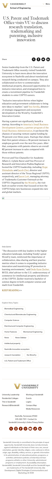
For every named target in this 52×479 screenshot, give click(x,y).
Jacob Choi (23, 170)
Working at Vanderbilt (34, 395)
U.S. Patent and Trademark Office (17, 361)
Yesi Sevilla (34, 106)
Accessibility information (36, 463)
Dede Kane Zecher (40, 269)
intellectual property (12, 343)
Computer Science (11, 320)
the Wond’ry (31, 182)
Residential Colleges (10, 398)
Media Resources (33, 409)
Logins (28, 402)
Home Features (10, 332)
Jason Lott (24, 176)
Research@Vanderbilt (10, 405)
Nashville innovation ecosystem (17, 349)
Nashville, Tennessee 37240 (26, 416)
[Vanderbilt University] (26, 386)
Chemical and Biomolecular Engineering (20, 315)
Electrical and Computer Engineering (19, 326)
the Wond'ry (31, 355)
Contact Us (32, 419)
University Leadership (10, 395)
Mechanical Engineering (32, 332)
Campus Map (31, 405)
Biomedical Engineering (13, 309)
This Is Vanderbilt (9, 402)
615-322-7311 (20, 419)
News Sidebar (20, 338)
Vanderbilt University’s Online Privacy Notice (26, 422)
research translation (12, 355)
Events (29, 398)
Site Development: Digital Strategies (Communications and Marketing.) (26, 470)
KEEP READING (10, 290)
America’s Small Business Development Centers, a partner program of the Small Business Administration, (25, 127)
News (6, 338)
